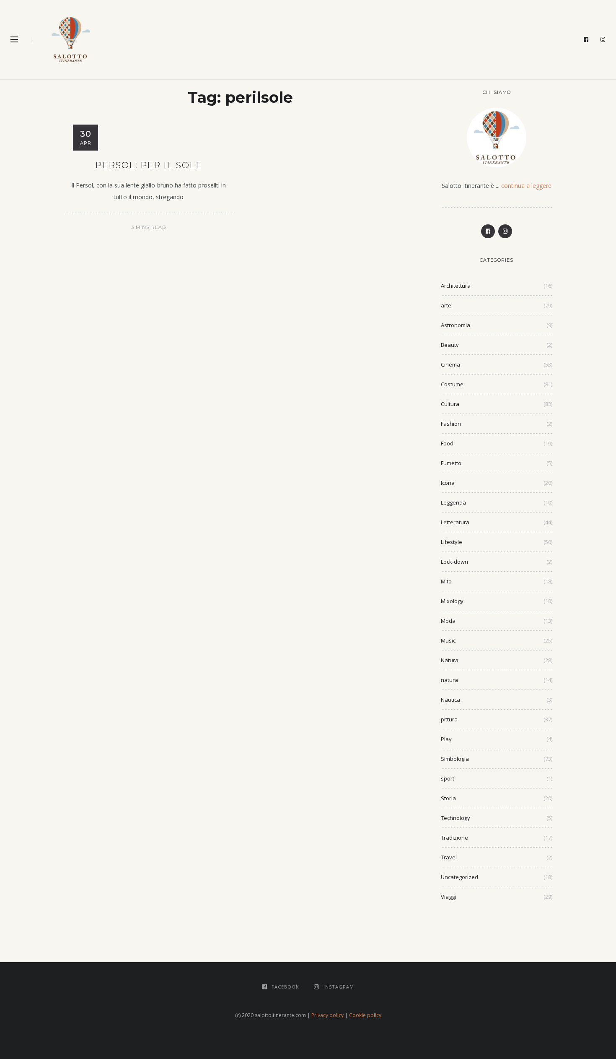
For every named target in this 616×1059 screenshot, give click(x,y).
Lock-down (454, 561)
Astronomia (455, 325)
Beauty (450, 345)
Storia (448, 798)
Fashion (451, 423)
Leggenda (453, 502)
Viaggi (448, 896)
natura (449, 680)
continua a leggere (526, 186)
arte (446, 305)
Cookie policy (365, 1015)
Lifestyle (451, 542)
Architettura (456, 285)
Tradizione (454, 837)
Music (448, 640)
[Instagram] (603, 40)
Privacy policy (327, 1015)
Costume (452, 384)
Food (447, 443)
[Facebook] (586, 40)
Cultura (450, 404)
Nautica (450, 699)
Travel (449, 857)
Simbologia (455, 758)
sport (447, 778)
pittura (449, 719)
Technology (455, 818)
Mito (446, 581)
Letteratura (455, 522)
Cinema (450, 364)
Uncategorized (459, 877)
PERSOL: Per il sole (148, 165)
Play (446, 739)
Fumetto (451, 463)
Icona (448, 483)
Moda (448, 620)
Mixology (452, 601)
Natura (449, 660)
